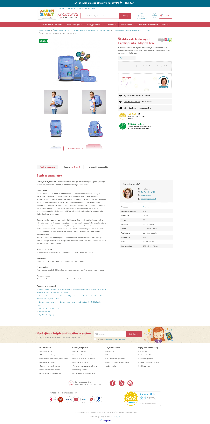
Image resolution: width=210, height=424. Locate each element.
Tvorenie (111, 25)
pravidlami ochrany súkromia (115, 339)
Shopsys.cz (116, 417)
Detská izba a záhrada (147, 25)
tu (122, 68)
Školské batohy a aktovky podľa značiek (73, 302)
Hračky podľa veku (94, 25)
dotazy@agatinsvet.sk (148, 199)
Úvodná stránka (44, 30)
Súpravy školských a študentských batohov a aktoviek (92, 30)
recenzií (130, 118)
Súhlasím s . (111, 339)
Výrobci (42, 315)
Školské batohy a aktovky (50, 25)
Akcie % (165, 25)
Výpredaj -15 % (54, 308)
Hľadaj (125, 15)
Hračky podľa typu (73, 25)
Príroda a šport (127, 25)
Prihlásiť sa (133, 334)
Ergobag (51, 315)
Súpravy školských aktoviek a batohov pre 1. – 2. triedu (131, 30)
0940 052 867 (70, 15)
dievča (124, 83)
